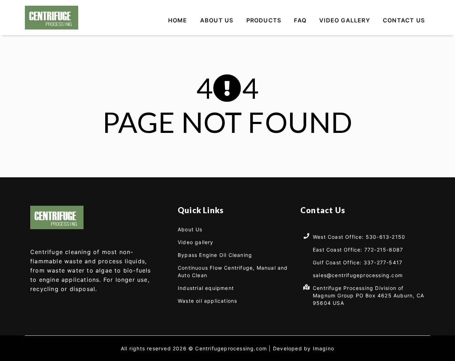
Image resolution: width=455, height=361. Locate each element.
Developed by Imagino (303, 348)
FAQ (300, 20)
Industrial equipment (206, 288)
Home (177, 20)
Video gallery (344, 20)
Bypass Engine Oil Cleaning (215, 255)
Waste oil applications (207, 301)
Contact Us (404, 20)
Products (264, 20)
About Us (217, 20)
